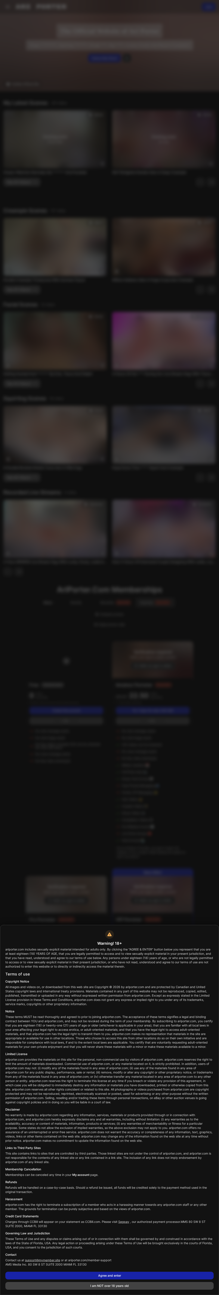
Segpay (123, 1221)
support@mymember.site (42, 1260)
